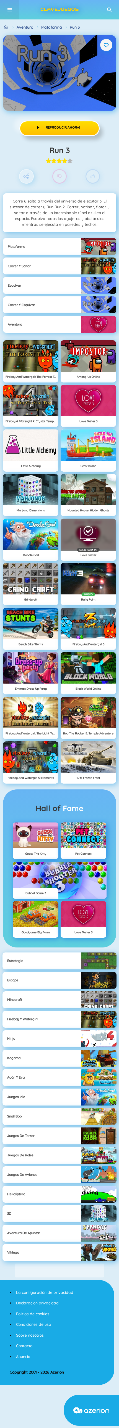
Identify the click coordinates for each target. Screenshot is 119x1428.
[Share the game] (26, 176)
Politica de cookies (32, 1313)
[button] (109, 9)
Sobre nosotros (30, 1335)
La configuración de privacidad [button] (44, 1292)
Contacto (24, 1345)
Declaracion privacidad (37, 1303)
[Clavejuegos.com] (6, 27)
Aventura (25, 27)
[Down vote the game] (59, 176)
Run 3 (75, 27)
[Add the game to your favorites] (106, 45)
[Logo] (59, 9)
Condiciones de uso (33, 1324)
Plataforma (51, 27)
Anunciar (24, 1356)
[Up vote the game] (93, 176)
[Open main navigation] (9, 9)
